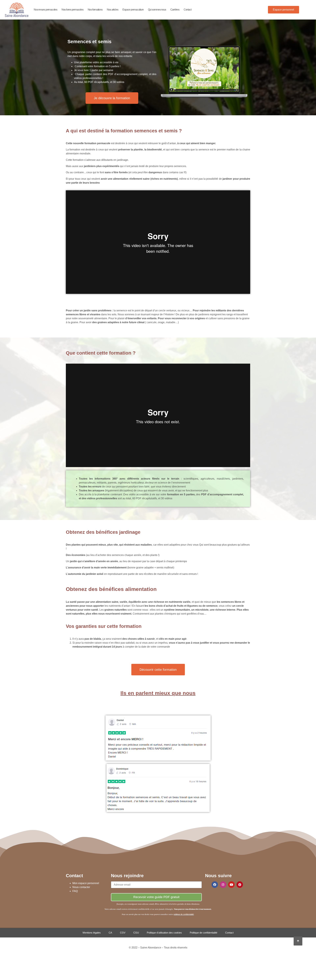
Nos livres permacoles (72, 9)
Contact (187, 9)
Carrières (174, 9)
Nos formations (95, 9)
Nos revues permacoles (45, 9)
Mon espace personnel (85, 883)
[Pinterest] (240, 884)
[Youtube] (231, 884)
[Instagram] (223, 884)
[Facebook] (214, 884)
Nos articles (112, 9)
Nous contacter (81, 887)
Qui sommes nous (157, 9)
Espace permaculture (133, 9)
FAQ (75, 891)
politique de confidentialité (184, 914)
